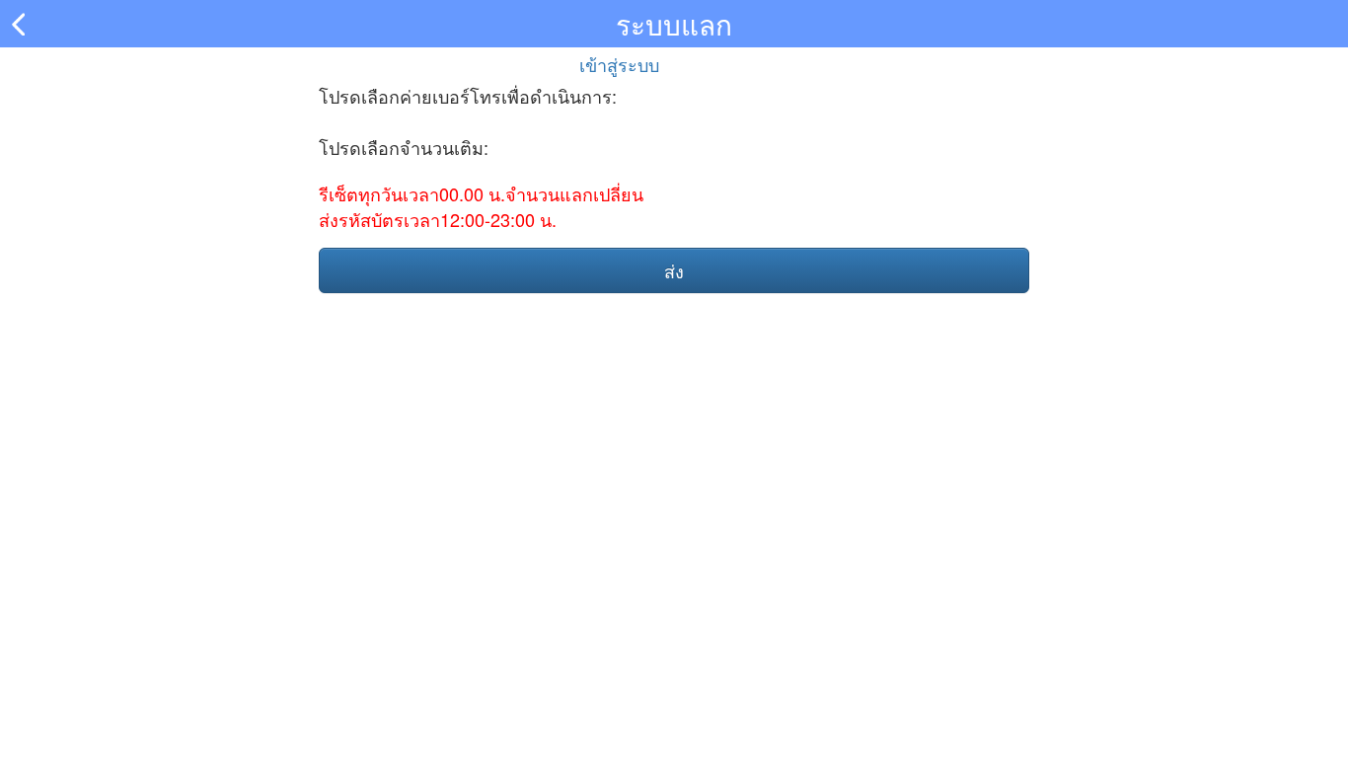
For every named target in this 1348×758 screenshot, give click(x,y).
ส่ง (674, 270)
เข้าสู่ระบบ (619, 64)
